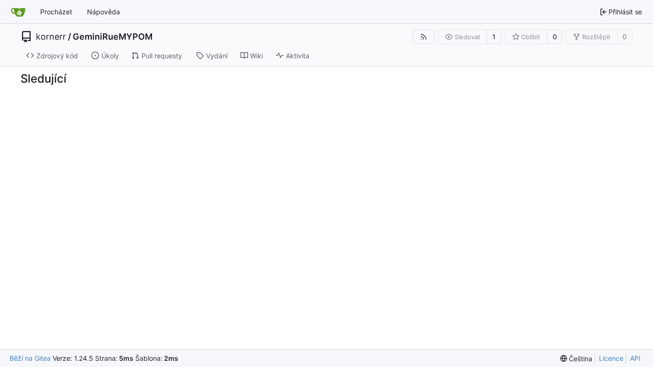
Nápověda (103, 12)
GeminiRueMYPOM (112, 37)
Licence (611, 358)
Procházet (56, 12)
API (635, 358)
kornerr (51, 37)
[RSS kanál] (424, 37)
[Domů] (18, 12)
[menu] (576, 359)
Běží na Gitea (30, 358)
